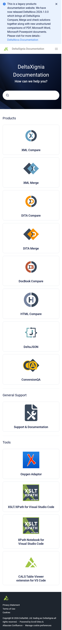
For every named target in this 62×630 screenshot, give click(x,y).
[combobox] (31, 95)
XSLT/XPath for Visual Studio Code (31, 507)
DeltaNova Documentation (22, 39)
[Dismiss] (56, 4)
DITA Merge (31, 248)
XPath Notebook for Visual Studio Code (31, 541)
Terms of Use (9, 609)
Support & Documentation (31, 427)
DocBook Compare (31, 281)
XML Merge (31, 183)
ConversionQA (31, 379)
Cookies (6, 612)
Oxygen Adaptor (31, 474)
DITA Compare (31, 215)
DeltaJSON (31, 347)
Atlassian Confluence (12, 625)
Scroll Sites (36, 622)
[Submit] (7, 95)
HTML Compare (31, 314)
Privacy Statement (11, 605)
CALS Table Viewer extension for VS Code (31, 578)
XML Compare (31, 150)
